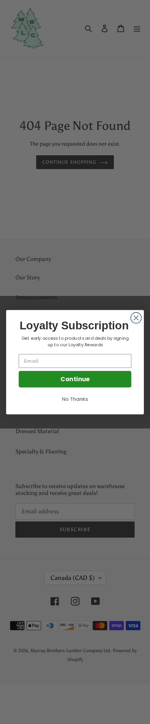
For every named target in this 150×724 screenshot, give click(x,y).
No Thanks (75, 398)
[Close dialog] (136, 317)
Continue (75, 379)
